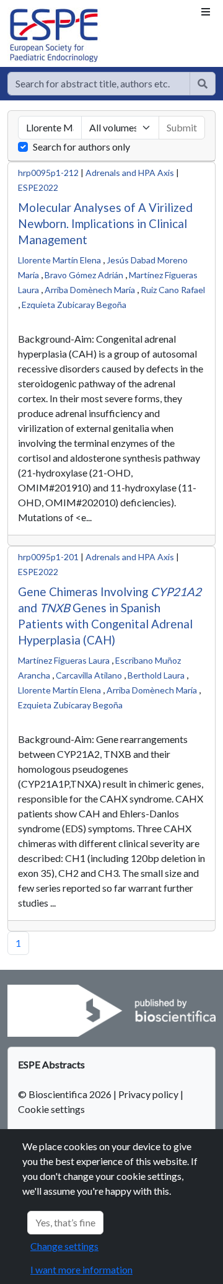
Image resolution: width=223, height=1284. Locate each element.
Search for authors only (81, 146)
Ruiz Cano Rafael (173, 289)
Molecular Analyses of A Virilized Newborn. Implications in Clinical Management (105, 223)
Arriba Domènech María (90, 289)
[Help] (203, 83)
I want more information (81, 1269)
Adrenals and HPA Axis (129, 172)
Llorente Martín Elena (59, 260)
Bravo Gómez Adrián (84, 275)
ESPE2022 (38, 187)
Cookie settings (51, 1109)
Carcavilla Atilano (89, 675)
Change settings (64, 1246)
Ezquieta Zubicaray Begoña (74, 304)
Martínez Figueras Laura (64, 660)
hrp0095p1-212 (48, 172)
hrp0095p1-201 (48, 557)
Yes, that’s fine (65, 1222)
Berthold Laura (156, 675)
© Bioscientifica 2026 (65, 1094)
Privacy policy (148, 1094)
